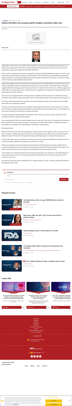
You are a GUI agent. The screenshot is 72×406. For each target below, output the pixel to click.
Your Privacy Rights (36, 332)
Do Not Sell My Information (36, 330)
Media (30, 2)
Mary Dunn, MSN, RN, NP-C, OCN (33, 220)
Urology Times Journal (60, 6)
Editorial (36, 322)
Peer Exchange (29, 6)
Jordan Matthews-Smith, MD (53, 250)
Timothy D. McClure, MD (30, 204)
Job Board (36, 325)
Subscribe (63, 179)
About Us (36, 318)
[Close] (69, 400)
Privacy (36, 328)
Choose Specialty (12, 6)
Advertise (36, 320)
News (38, 366)
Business (24, 2)
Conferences (37, 2)
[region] (36, 401)
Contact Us (36, 323)
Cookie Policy (16, 404)
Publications (46, 2)
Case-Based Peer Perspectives (49, 6)
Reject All (53, 401)
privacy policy (30, 182)
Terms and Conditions (36, 327)
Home (26, 366)
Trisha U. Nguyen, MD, (41, 250)
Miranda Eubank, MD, (30, 250)
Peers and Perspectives (37, 6)
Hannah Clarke (28, 233)
